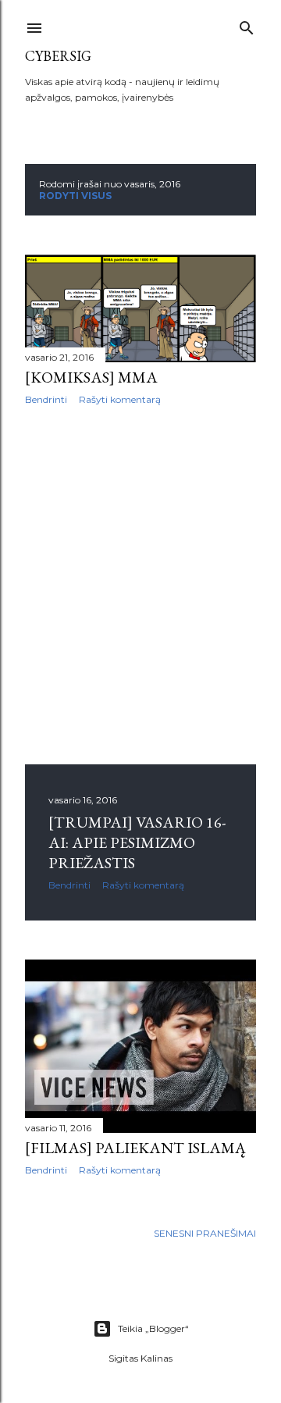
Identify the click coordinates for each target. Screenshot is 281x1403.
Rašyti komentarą (120, 399)
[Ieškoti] (246, 24)
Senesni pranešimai (205, 1233)
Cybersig (58, 56)
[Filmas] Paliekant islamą (135, 1148)
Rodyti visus (75, 195)
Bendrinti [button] (46, 399)
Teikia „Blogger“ (153, 1328)
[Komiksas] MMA (91, 377)
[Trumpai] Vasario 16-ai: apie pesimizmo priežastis (137, 842)
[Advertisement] (140, 584)
